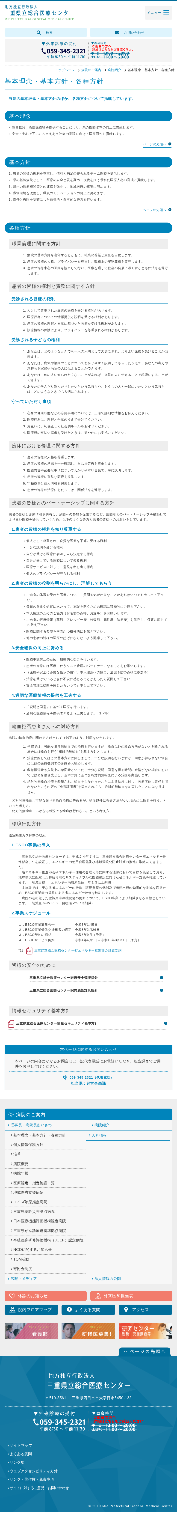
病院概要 (20, 1164)
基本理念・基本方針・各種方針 (39, 1135)
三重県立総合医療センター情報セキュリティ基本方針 (53, 1023)
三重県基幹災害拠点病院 (34, 1212)
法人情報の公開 (107, 1279)
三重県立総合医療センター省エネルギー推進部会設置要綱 (73, 950)
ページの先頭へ (154, 144)
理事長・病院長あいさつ (31, 1125)
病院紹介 (114, 70)
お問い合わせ (134, 32)
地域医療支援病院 (28, 1192)
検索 (49, 32)
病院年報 (20, 1173)
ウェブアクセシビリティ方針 (34, 1471)
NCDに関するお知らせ (32, 1250)
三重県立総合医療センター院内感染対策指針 (64, 990)
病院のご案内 (91, 70)
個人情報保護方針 (28, 1145)
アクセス (140, 1309)
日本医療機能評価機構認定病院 (39, 1221)
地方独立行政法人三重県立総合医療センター (39, 13)
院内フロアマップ (35, 1309)
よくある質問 (87, 1309)
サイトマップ (21, 1445)
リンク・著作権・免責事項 (32, 1479)
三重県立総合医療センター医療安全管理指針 (64, 977)
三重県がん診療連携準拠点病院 (39, 1231)
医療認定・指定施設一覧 (34, 1183)
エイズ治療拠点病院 (30, 1202)
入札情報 (99, 1135)
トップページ (65, 70)
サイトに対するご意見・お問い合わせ (39, 1488)
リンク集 (17, 1462)
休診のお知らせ (32, 1296)
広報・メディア (24, 1279)
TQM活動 (21, 1259)
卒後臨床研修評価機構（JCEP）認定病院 (48, 1240)
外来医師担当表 (118, 1296)
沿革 (17, 1154)
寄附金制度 (22, 1269)
